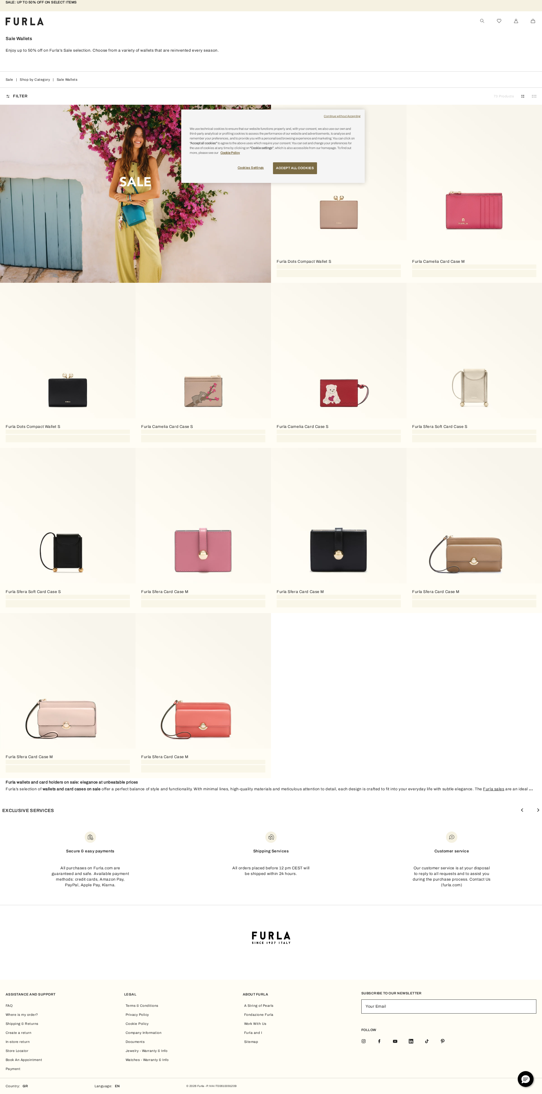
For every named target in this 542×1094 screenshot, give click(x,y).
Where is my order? (22, 1015)
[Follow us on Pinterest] (442, 1041)
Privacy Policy (137, 1015)
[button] (526, 1079)
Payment (13, 1069)
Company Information (143, 1033)
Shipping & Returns (22, 1024)
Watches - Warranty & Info (147, 1060)
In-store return (18, 1042)
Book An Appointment (24, 1060)
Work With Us (255, 1024)
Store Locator (17, 1051)
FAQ (9, 1006)
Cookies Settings (251, 167)
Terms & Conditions (142, 1006)
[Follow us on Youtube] (395, 1041)
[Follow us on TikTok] (427, 1041)
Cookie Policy (137, 1024)
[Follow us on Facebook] (379, 1041)
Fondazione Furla (259, 1015)
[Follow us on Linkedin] (411, 1041)
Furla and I (253, 1033)
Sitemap (251, 1042)
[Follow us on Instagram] (363, 1041)
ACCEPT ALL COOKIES (295, 168)
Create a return (18, 1033)
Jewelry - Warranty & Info (146, 1051)
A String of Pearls (259, 1006)
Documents (135, 1042)
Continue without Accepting (342, 116)
